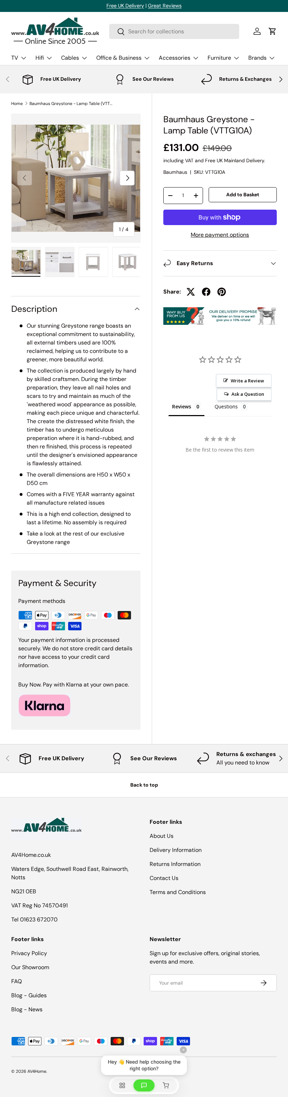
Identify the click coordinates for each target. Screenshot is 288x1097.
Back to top (144, 785)
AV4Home (36, 1071)
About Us (162, 836)
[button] (272, 31)
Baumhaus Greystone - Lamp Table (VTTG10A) (72, 103)
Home (17, 103)
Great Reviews (165, 5)
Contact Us (164, 878)
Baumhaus (175, 172)
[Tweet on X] (190, 292)
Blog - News (26, 1009)
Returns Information (175, 864)
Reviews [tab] (181, 406)
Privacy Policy (29, 953)
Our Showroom (30, 967)
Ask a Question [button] (247, 394)
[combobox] (174, 31)
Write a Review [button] (247, 380)
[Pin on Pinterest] (221, 292)
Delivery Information (176, 850)
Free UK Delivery (125, 5)
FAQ (16, 981)
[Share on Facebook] (206, 292)
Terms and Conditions (178, 892)
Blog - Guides (29, 995)
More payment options (220, 234)
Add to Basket (242, 194)
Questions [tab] (226, 406)
